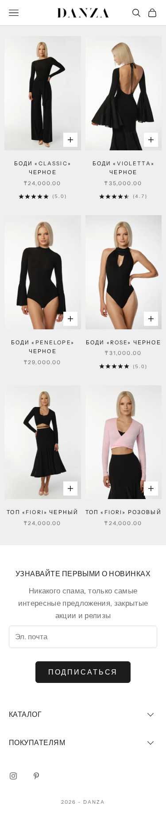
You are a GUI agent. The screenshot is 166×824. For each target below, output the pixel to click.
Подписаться (83, 672)
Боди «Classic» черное (42, 167)
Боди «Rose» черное (123, 342)
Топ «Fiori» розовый (123, 512)
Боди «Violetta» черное (123, 167)
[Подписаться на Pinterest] (36, 776)
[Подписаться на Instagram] (13, 776)
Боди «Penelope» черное (42, 346)
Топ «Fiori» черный (42, 512)
